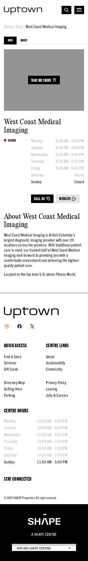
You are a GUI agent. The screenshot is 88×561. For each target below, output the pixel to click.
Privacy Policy (56, 382)
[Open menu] (79, 10)
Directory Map (14, 382)
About (24, 40)
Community (54, 369)
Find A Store (13, 356)
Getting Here (13, 388)
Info (10, 40)
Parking (9, 395)
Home (8, 26)
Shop (19, 26)
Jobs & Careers (57, 395)
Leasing (51, 388)
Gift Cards (11, 369)
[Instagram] (7, 326)
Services (10, 362)
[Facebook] (19, 326)
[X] (32, 326)
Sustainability (55, 362)
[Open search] (66, 10)
